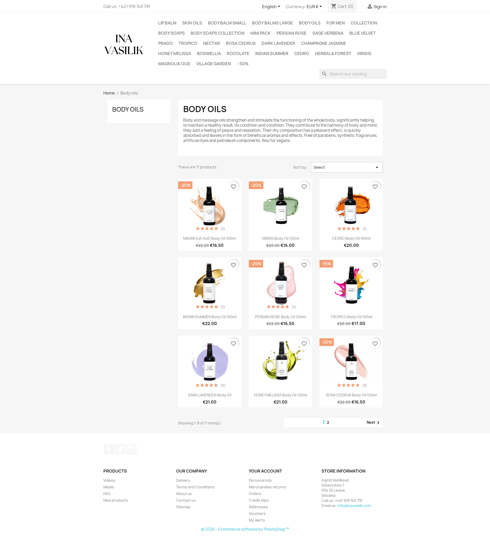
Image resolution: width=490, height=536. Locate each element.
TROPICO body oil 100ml (351, 316)
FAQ (106, 493)
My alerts (257, 520)
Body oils (310, 23)
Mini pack (260, 33)
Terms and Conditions (195, 487)
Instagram (131, 449)
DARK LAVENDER (278, 43)
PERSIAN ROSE (292, 33)
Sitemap (183, 506)
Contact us (186, 500)
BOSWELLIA (209, 53)
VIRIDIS (364, 53)
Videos (109, 480)
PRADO (165, 43)
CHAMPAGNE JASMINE (323, 43)
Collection (364, 23)
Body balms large (272, 23)
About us (184, 493)
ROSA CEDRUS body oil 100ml (351, 395)
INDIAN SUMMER (271, 53)
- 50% (243, 63)
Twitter (120, 449)
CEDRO (301, 53)
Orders (255, 493)
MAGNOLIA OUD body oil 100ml (209, 238)
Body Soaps (171, 33)
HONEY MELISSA (174, 53)
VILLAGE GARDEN (213, 63)
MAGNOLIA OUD (174, 63)
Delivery (183, 480)
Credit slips (259, 500)
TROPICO (188, 43)
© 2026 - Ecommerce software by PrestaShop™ (245, 529)
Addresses (258, 506)
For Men (335, 23)
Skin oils (192, 23)
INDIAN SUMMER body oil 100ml (209, 316)
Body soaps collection (217, 33)
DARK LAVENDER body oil (209, 395)
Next (374, 423)
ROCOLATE (238, 53)
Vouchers (257, 513)
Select (347, 167)
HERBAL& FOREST (333, 53)
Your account (265, 471)
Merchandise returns (267, 487)
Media (108, 487)
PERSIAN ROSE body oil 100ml (280, 316)
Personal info (260, 480)
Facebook (109, 449)
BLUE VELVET (362, 33)
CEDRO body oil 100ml (351, 238)
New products (115, 500)
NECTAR (211, 43)
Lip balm (167, 23)
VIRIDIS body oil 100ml (280, 238)
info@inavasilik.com (354, 505)
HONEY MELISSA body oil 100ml (280, 395)
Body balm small (227, 23)
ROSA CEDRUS (241, 43)
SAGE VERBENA (328, 33)
